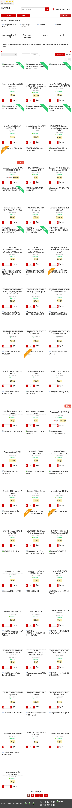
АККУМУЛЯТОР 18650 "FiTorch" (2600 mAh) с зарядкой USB (36, 532)
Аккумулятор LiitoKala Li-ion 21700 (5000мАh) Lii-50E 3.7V (59, 290)
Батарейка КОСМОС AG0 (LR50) (59, 733)
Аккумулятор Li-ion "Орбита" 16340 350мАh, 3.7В (36, 572)
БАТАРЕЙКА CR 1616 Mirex (12, 572)
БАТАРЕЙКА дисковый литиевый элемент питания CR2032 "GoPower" (12, 652)
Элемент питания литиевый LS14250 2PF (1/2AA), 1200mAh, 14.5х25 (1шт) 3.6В (12, 291)
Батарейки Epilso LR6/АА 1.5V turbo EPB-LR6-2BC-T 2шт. (12, 127)
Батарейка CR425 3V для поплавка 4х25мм (36, 452)
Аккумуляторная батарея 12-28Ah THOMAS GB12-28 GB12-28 (13, 169)
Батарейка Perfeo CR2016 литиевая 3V (59, 572)
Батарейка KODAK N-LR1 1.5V (12, 611)
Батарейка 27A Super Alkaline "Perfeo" (36, 492)
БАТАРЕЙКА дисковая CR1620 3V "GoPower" (36, 412)
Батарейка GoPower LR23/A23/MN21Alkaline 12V (59, 452)
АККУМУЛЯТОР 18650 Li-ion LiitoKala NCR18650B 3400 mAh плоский (59, 250)
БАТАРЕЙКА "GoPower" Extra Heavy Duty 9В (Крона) (12, 693)
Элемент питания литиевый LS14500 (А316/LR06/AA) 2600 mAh (36, 291)
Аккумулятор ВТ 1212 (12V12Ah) (59, 412)
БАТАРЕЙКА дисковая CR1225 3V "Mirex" (59, 372)
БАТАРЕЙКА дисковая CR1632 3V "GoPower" (12, 412)
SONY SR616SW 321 (36, 611)
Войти (66, 15)
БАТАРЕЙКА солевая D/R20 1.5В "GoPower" (59, 612)
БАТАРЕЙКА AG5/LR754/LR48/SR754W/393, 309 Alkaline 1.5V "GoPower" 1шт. (12, 250)
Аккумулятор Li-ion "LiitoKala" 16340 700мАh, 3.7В (36, 332)
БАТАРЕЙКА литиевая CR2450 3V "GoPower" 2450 (12, 532)
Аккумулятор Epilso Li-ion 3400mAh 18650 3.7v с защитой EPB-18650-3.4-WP (36, 86)
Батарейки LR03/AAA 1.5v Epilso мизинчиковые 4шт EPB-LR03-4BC (59, 85)
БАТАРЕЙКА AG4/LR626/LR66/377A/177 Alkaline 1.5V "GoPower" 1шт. (36, 250)
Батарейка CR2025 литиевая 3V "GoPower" (12, 492)
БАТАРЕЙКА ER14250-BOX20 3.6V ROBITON (12, 372)
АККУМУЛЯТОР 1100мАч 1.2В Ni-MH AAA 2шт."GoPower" (59, 651)
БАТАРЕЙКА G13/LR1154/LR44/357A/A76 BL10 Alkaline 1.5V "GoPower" (36, 652)
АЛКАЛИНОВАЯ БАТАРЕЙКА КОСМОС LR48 (12, 773)
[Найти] (47, 9)
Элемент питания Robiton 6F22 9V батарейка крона (12, 85)
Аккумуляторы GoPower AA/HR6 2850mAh (36, 693)
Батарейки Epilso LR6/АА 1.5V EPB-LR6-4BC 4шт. (36, 127)
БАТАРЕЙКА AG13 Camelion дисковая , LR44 (36, 169)
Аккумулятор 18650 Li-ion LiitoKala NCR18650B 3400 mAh (59, 332)
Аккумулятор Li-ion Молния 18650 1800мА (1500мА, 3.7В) (13, 332)
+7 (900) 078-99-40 (49, 805)
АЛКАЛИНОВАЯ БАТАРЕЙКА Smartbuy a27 (36, 209)
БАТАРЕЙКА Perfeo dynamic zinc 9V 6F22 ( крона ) (36, 733)
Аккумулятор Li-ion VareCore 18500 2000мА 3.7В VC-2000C (12, 209)
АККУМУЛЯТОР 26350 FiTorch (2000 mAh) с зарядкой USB (59, 532)
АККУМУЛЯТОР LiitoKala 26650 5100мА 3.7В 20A (59, 693)
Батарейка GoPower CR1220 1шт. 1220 (59, 492)
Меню (23, 15)
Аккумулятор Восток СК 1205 (12, 452)
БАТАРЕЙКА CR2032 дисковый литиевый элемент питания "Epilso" (59, 128)
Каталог (9, 15)
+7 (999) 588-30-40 (49, 802)
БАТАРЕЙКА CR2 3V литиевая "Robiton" (36, 372)
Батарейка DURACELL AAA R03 (12, 733)
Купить (15, 100)
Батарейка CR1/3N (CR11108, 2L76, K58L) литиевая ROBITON (59, 169)
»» (46, 795)
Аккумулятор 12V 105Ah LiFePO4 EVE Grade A (59, 209)
